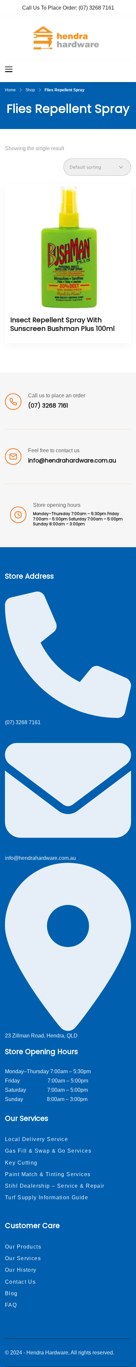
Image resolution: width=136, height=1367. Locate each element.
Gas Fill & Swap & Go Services (48, 1151)
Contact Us (20, 1282)
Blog (11, 1293)
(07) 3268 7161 (96, 8)
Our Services (23, 1258)
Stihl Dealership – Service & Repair (55, 1186)
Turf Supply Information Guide (46, 1197)
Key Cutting (21, 1163)
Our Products (23, 1247)
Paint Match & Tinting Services (48, 1174)
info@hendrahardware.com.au (72, 460)
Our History (21, 1270)
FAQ (11, 1305)
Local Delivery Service (36, 1139)
